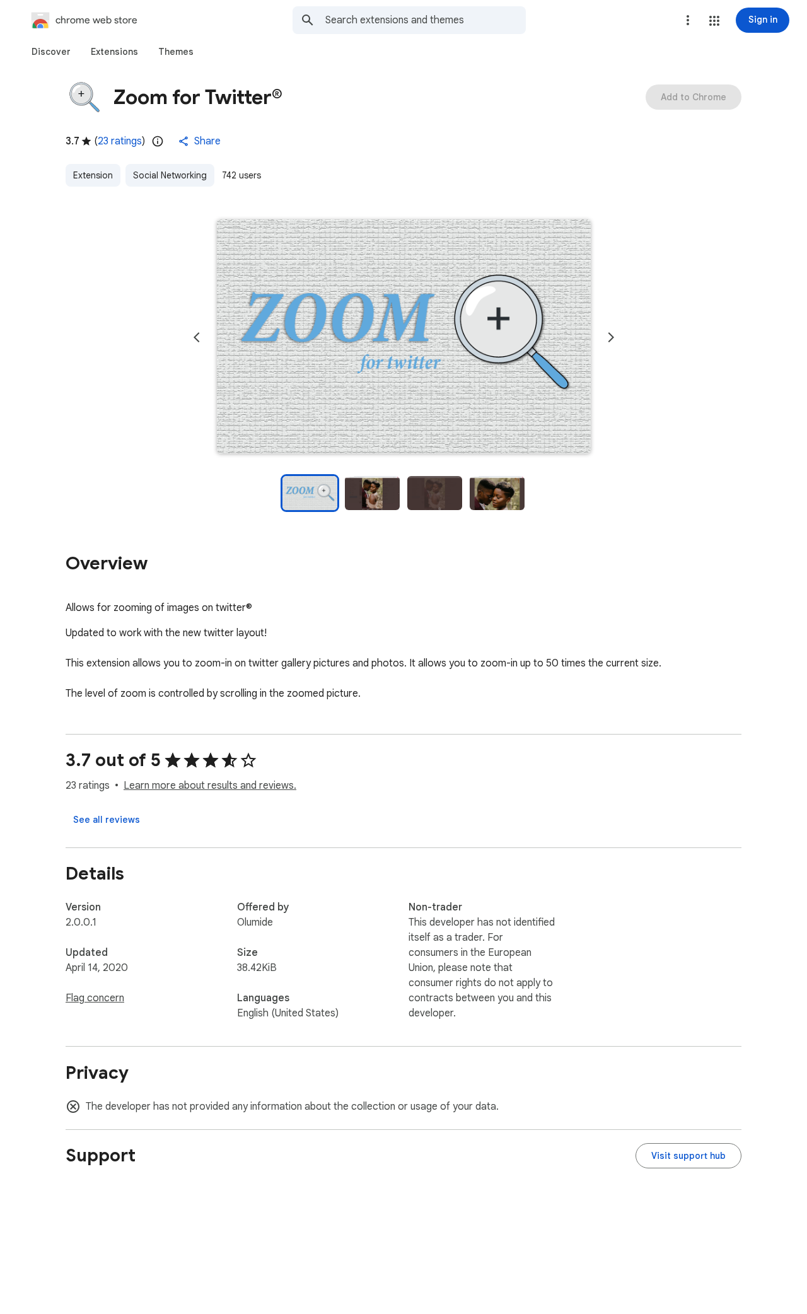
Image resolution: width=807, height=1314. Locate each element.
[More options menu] (687, 20)
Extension (93, 175)
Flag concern (95, 998)
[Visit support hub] (688, 1156)
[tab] (51, 51)
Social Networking (170, 175)
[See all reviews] (107, 820)
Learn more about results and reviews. (210, 785)
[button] (714, 20)
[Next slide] (611, 337)
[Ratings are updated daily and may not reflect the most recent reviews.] (157, 141)
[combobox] (425, 20)
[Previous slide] (196, 337)
